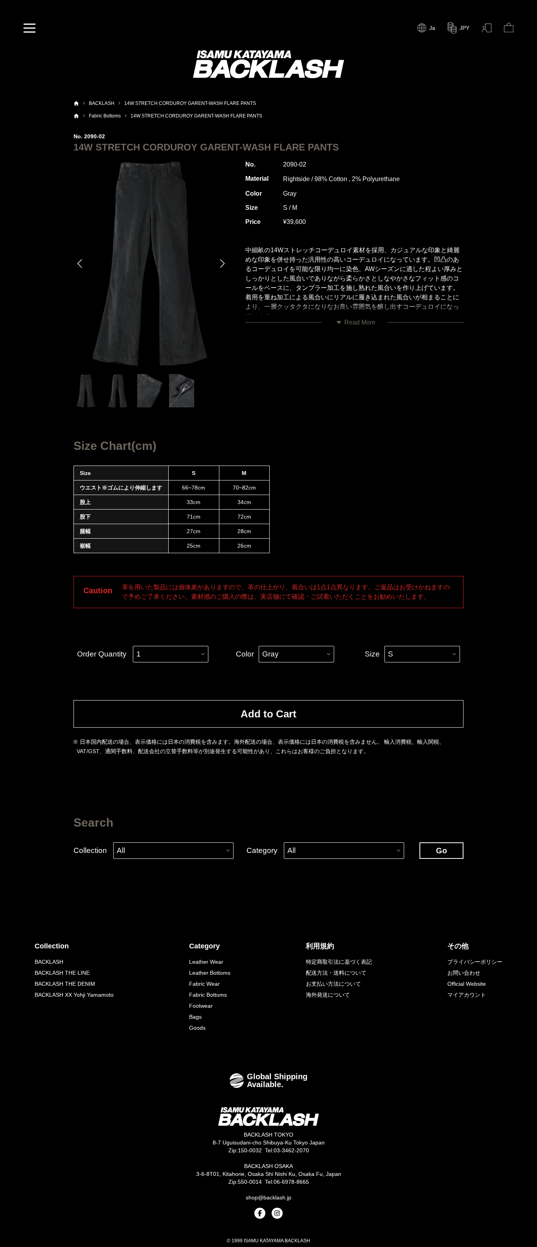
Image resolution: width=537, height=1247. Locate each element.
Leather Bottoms (209, 973)
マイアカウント (466, 995)
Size (372, 654)
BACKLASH (49, 962)
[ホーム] (76, 103)
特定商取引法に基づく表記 (339, 962)
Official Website (466, 984)
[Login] (486, 28)
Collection (90, 850)
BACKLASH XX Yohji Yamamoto (74, 995)
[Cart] (508, 28)
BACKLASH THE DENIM (65, 984)
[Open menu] (29, 28)
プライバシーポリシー (474, 962)
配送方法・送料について (336, 973)
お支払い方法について (333, 984)
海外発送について (328, 995)
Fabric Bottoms (208, 995)
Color (245, 654)
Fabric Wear (204, 984)
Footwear (201, 1006)
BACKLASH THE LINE (62, 973)
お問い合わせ (463, 973)
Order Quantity (102, 654)
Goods (197, 1028)
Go (441, 850)
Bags (195, 1017)
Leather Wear (206, 962)
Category (262, 850)
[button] (80, 263)
